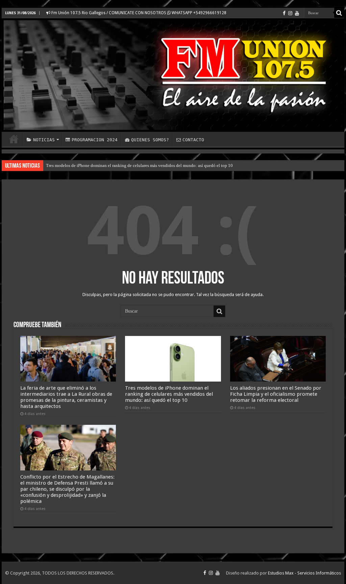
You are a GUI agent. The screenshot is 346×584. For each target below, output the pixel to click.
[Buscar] (339, 13)
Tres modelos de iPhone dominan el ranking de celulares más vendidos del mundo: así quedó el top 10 (139, 165)
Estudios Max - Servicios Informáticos (304, 573)
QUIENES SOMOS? (150, 139)
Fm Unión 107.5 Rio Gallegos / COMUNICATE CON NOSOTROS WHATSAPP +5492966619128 (138, 12)
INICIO (14, 139)
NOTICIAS (44, 139)
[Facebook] (284, 13)
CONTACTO (193, 139)
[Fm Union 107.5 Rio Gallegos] (173, 75)
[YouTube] (297, 13)
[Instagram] (290, 13)
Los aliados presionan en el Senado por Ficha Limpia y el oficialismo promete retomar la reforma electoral (275, 394)
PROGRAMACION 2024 (95, 139)
